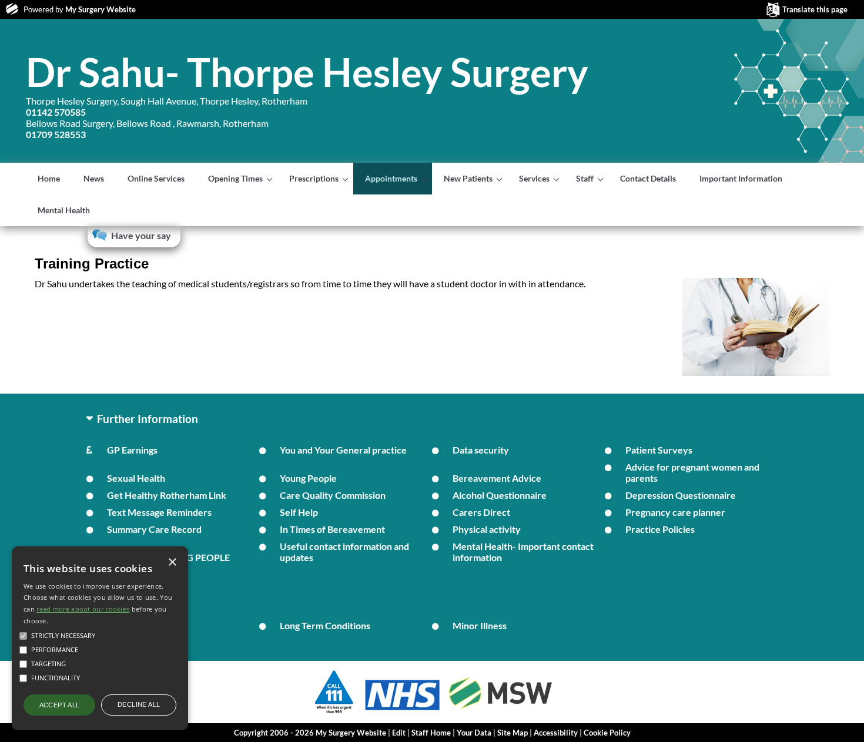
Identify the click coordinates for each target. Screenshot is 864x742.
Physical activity (487, 529)
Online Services (156, 178)
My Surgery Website (100, 9)
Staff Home (431, 732)
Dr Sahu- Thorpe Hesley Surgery (307, 71)
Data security (481, 449)
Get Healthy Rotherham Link (166, 495)
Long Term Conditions (325, 625)
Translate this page (815, 9)
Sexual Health (136, 478)
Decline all (139, 704)
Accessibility (556, 732)
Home (49, 178)
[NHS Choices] (402, 710)
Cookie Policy (607, 732)
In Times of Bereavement (332, 529)
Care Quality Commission (333, 495)
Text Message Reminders (159, 512)
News (93, 178)
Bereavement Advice (497, 478)
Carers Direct (481, 512)
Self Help (299, 512)
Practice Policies (660, 529)
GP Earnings (132, 449)
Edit (399, 732)
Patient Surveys (658, 449)
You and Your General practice (343, 449)
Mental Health (64, 210)
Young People (308, 478)
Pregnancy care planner (675, 512)
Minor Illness (480, 625)
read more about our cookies (82, 609)
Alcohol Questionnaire (500, 495)
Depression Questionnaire (680, 495)
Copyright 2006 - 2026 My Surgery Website (310, 732)
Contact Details (648, 178)
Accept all (59, 705)
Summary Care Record (154, 529)
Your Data (474, 732)
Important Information (740, 178)
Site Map (512, 732)
